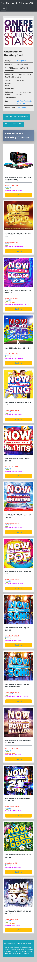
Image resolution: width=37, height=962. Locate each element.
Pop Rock (27, 101)
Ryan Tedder (21, 107)
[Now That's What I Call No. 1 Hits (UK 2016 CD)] (18, 440)
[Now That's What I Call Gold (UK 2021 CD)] (18, 215)
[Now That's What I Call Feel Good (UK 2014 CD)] (18, 836)
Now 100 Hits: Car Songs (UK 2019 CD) (18, 348)
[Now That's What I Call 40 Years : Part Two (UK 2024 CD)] (18, 159)
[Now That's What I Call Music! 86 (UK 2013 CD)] (18, 893)
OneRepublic (21, 61)
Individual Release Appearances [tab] (16, 116)
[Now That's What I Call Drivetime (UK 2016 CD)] (18, 496)
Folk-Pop (19, 101)
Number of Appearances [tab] (14, 124)
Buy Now (18, 195)
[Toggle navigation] (4, 9)
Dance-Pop (20, 104)
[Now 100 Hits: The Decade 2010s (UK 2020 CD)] (18, 272)
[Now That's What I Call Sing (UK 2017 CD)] (18, 384)
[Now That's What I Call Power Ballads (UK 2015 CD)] (18, 722)
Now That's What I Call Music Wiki (17, 3)
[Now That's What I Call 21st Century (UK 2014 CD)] (18, 780)
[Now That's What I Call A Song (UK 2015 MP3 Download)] (18, 666)
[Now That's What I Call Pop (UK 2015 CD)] (18, 553)
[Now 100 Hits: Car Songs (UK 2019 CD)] (18, 329)
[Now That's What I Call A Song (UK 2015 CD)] (18, 609)
